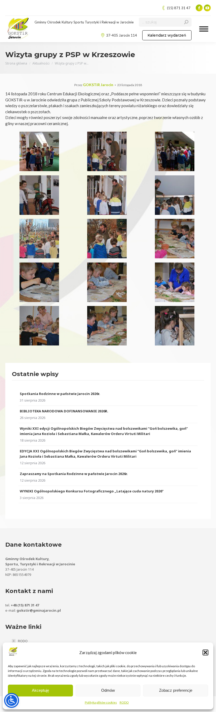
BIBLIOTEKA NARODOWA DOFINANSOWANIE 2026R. (64, 411)
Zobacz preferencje (175, 690)
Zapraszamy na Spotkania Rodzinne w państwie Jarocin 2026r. (74, 473)
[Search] (186, 22)
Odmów (108, 690)
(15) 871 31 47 (178, 8)
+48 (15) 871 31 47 (25, 605)
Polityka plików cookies (101, 702)
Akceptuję (40, 690)
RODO (124, 702)
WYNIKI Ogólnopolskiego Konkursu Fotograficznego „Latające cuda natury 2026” (92, 491)
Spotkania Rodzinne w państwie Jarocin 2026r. (60, 393)
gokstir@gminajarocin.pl (39, 610)
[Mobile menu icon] (204, 29)
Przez (93, 85)
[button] (205, 652)
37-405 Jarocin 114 (121, 35)
